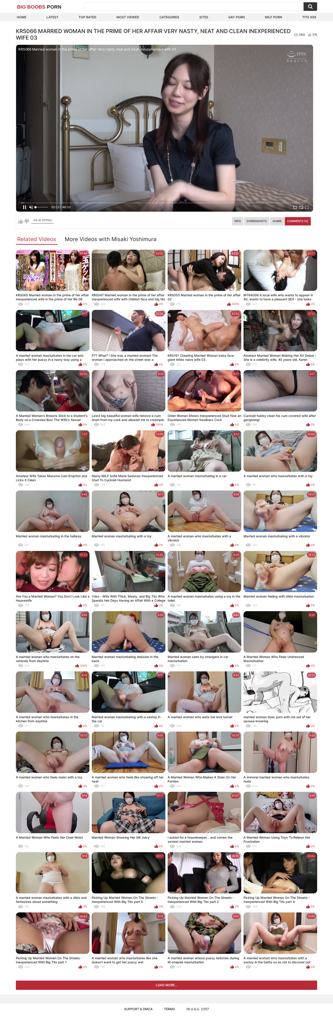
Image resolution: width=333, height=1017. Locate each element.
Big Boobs (39, 7)
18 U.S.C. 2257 (197, 1009)
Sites (203, 17)
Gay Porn (236, 17)
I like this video (20, 221)
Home (21, 17)
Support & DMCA (138, 1009)
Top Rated (87, 17)
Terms (169, 1009)
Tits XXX (309, 17)
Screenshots (256, 221)
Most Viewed (127, 17)
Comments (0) (297, 221)
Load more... (166, 985)
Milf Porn (273, 17)
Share (277, 221)
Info (237, 221)
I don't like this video (26, 221)
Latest (52, 17)
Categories (169, 17)
